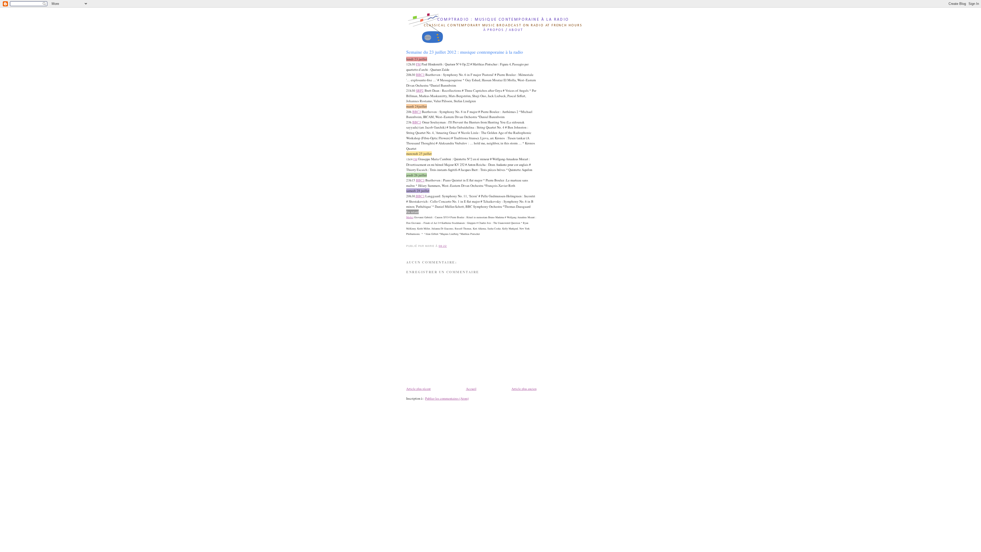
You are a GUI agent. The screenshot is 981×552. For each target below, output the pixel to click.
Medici (409, 217)
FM (418, 64)
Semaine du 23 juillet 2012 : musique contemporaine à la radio (464, 52)
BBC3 (420, 74)
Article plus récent (418, 388)
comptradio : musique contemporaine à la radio (503, 20)
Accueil (471, 388)
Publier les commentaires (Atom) (447, 398)
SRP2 (420, 90)
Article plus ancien (523, 388)
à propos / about (503, 30)
